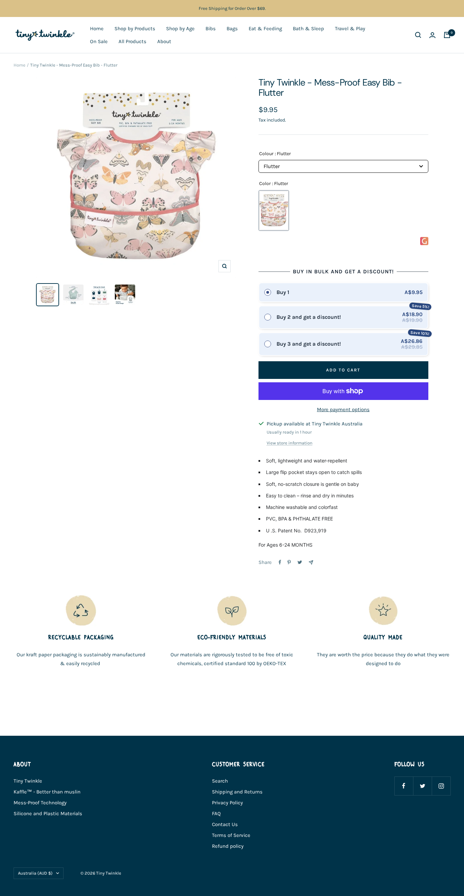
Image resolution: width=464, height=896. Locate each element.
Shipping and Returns (237, 792)
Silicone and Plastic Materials (48, 813)
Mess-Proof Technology (40, 803)
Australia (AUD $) (35, 873)
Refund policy (228, 846)
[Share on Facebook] (280, 562)
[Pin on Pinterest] (289, 562)
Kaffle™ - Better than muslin (47, 792)
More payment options (343, 409)
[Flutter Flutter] (273, 210)
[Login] (432, 35)
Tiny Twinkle (28, 781)
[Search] (418, 35)
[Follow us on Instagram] (441, 785)
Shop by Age (180, 28)
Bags (232, 28)
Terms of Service (231, 835)
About (164, 41)
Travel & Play (350, 28)
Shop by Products (134, 28)
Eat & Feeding (265, 28)
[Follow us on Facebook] (403, 785)
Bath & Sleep (308, 28)
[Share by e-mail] (311, 562)
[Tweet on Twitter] (300, 562)
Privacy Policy (227, 803)
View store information (290, 442)
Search (220, 781)
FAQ (216, 813)
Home (97, 28)
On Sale (99, 41)
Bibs (211, 28)
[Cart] (447, 35)
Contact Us (225, 824)
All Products (132, 41)
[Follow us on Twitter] (422, 785)
